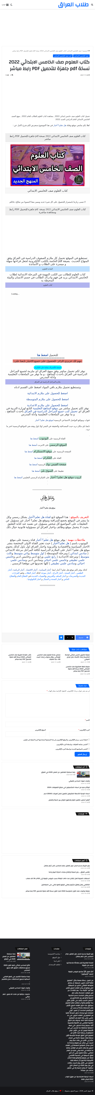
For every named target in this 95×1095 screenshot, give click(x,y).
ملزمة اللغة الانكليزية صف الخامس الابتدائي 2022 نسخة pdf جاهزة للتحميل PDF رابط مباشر (78, 669)
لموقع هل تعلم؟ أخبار (44, 420)
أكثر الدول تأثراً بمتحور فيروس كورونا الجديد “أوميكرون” (80, 973)
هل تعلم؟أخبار (61, 543)
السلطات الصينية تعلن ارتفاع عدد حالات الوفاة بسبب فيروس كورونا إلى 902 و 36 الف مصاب (58, 878)
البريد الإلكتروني (84, 730)
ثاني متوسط (21, 553)
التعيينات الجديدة (38, 576)
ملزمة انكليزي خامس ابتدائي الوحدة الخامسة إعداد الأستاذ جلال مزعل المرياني (77, 657)
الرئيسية (85, 51)
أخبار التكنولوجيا (34, 579)
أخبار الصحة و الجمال (52, 579)
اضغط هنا (42, 355)
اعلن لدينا (57, 961)
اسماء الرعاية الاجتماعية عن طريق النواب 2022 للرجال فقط (79, 1078)
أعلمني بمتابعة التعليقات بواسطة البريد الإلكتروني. (72, 744)
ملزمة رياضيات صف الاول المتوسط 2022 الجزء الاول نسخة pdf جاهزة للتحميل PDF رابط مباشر (58, 891)
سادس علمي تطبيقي (63, 563)
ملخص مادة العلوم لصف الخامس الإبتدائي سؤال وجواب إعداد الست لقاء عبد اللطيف (48, 657)
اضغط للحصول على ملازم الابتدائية (47, 393)
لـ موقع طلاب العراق (52, 1091)
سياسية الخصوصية (54, 954)
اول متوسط (37, 553)
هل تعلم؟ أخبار (59, 125)
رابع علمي (50, 556)
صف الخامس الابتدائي (74, 51)
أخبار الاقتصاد (31, 570)
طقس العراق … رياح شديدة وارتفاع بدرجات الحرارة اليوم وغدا (69, 872)
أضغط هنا (34, 438)
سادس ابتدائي (78, 553)
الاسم (87, 720)
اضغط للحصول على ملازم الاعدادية (47, 405)
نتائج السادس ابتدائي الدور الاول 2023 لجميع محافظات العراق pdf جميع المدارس (17, 968)
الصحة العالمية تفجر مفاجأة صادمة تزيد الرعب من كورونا (79, 964)
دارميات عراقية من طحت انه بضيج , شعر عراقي (16, 995)
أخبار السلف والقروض (56, 576)
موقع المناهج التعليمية (45, 408)
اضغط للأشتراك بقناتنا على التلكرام (47, 367)
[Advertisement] (47, 27)
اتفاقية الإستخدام (54, 965)
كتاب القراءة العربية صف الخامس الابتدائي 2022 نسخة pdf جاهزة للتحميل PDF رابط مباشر (19, 657)
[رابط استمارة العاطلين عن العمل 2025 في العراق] (83, 774)
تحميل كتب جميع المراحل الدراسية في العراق (51, 411)
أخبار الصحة (70, 573)
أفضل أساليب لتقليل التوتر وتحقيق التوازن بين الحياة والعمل (69, 800)
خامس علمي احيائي (55, 560)
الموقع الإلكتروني (40, 730)
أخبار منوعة (46, 573)
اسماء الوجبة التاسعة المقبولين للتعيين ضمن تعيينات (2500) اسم (67, 793)
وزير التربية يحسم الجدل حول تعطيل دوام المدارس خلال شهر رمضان (67, 865)
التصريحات (73, 576)
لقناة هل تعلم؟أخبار (39, 517)
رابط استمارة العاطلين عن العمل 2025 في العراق (58, 772)
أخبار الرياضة (18, 570)
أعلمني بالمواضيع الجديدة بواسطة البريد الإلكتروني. (71, 749)
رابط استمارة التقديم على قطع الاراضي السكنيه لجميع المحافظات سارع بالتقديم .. (16, 979)
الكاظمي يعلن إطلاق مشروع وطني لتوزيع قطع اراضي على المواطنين (65, 884)
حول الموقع (56, 957)
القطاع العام (22, 576)
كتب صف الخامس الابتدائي (62, 56)
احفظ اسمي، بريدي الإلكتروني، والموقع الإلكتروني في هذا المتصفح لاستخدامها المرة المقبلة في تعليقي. (55, 740)
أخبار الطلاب (30, 573)
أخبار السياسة (45, 570)
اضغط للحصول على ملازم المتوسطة (47, 399)
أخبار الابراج (58, 573)
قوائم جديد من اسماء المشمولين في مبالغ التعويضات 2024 (68, 787)
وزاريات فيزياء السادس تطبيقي (79, 781)
